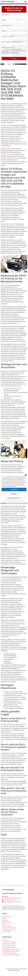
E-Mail (4, 20)
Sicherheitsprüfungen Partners (11, 949)
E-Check (4, 940)
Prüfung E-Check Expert (9, 953)
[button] (25, 475)
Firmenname (5, 14)
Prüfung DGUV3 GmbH (9, 947)
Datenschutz (15, 500)
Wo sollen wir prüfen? (8, 36)
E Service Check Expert (9, 928)
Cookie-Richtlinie (8, 500)
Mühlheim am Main (6, 125)
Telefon (4, 31)
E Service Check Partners (9, 929)
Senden (14, 58)
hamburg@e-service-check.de (12, 902)
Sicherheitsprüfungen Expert (10, 951)
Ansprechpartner (7, 25)
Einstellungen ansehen (14, 498)
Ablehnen (14, 493)
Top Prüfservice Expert (8, 942)
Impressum (21, 500)
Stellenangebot (6, 922)
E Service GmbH (7, 926)
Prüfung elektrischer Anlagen (11, 955)
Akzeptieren (14, 489)
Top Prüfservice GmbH (8, 945)
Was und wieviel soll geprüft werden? (12, 42)
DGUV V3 (5, 920)
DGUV (21, 142)
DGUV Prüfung (6, 916)
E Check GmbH (6, 931)
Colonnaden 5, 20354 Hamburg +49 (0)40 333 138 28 (11, 898)
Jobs (3, 924)
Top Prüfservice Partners (9, 944)
